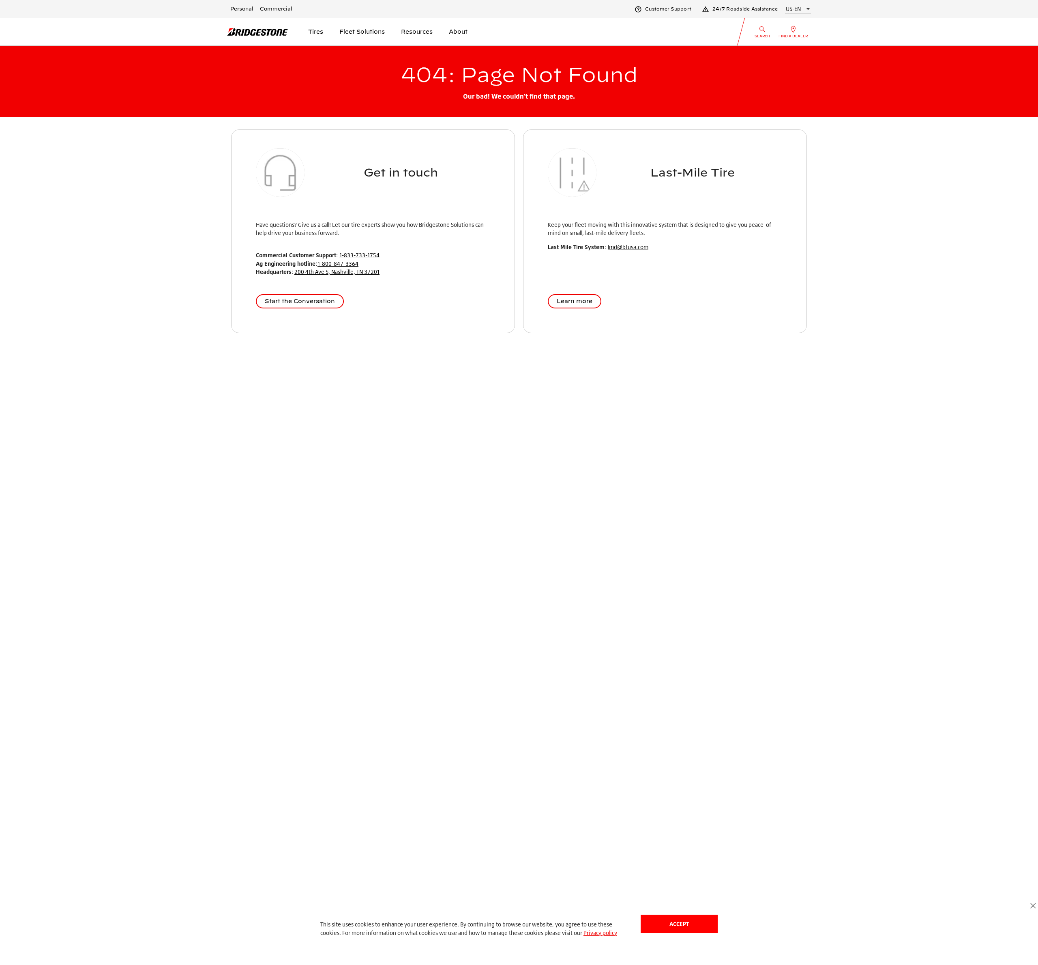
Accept (679, 923)
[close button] (1033, 905)
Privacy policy (600, 932)
